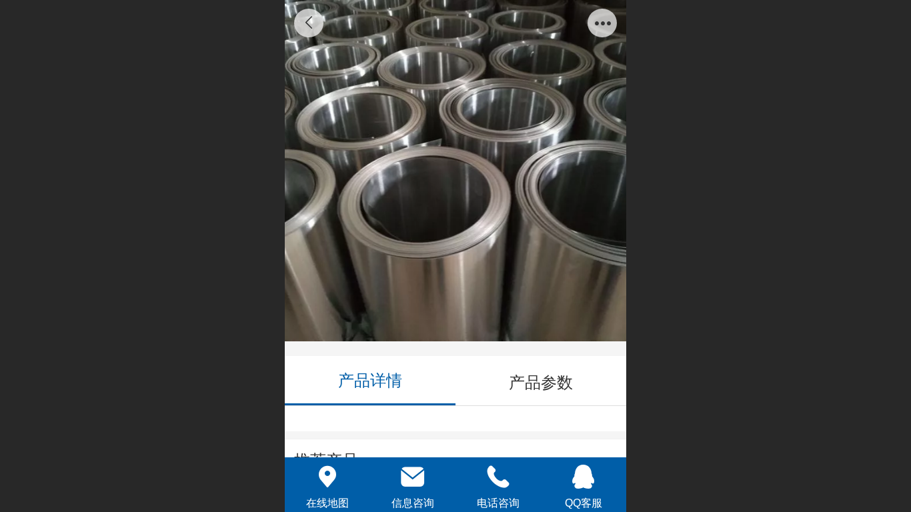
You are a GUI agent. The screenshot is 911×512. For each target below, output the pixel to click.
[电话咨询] (498, 477)
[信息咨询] (412, 477)
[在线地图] (327, 477)
